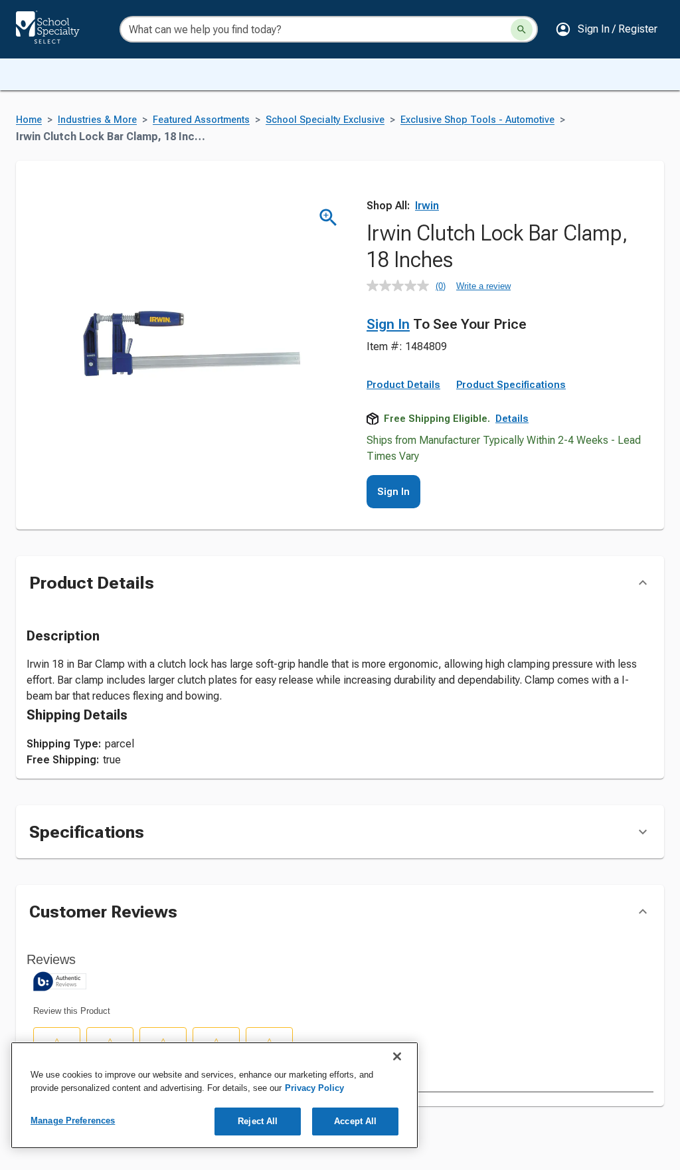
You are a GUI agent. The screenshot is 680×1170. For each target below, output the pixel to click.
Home (29, 120)
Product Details (403, 385)
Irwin (427, 205)
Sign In (388, 324)
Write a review (483, 286)
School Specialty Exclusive (325, 120)
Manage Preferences (73, 1120)
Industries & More (97, 120)
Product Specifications (511, 385)
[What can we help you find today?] (522, 30)
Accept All (355, 1121)
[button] (606, 29)
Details (512, 419)
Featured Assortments (201, 120)
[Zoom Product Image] (328, 217)
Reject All (258, 1121)
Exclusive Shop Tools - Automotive (477, 120)
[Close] (397, 1056)
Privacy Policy (314, 1088)
